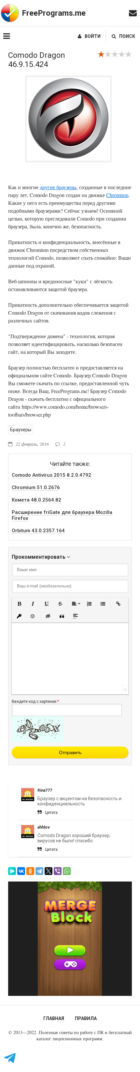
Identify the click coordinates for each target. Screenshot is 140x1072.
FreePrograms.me (54, 13)
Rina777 (44, 790)
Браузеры (20, 429)
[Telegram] (39, 871)
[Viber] (58, 871)
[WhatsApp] (67, 871)
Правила (86, 1018)
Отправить (70, 752)
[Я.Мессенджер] (12, 871)
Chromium (117, 194)
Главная (53, 1018)
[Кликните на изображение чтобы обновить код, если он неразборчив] (38, 740)
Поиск (127, 36)
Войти (93, 36)
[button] (19, 604)
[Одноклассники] (30, 871)
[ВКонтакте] (21, 871)
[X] (48, 871)
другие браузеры (58, 187)
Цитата (51, 812)
